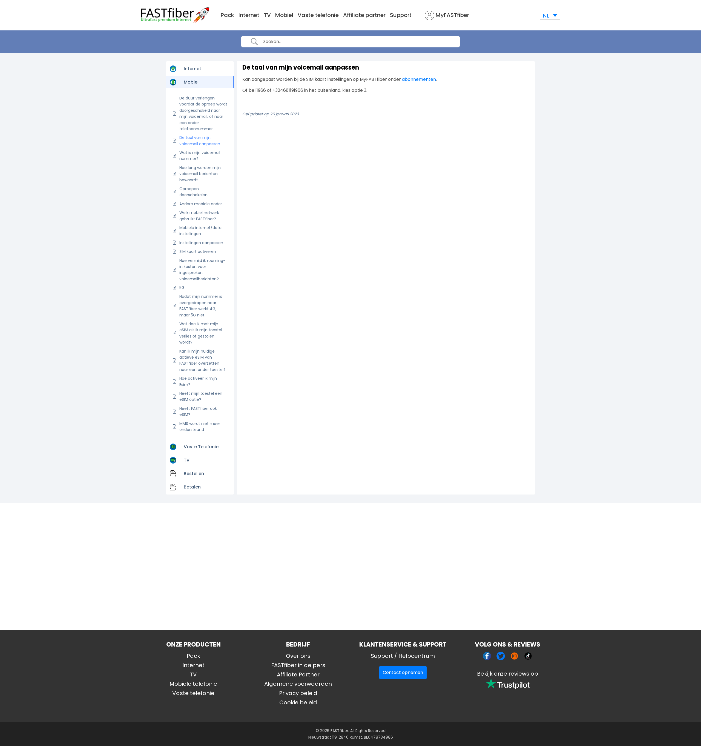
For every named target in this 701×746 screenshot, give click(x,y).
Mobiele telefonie (193, 684)
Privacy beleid (298, 693)
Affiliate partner (364, 15)
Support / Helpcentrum (403, 656)
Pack (227, 15)
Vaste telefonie (318, 15)
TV (267, 15)
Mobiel (284, 15)
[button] (550, 15)
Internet (249, 15)
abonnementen (419, 79)
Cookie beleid (298, 702)
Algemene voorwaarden (298, 684)
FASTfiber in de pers (298, 665)
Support (401, 15)
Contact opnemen (403, 672)
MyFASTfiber (451, 15)
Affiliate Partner (298, 674)
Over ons (298, 656)
